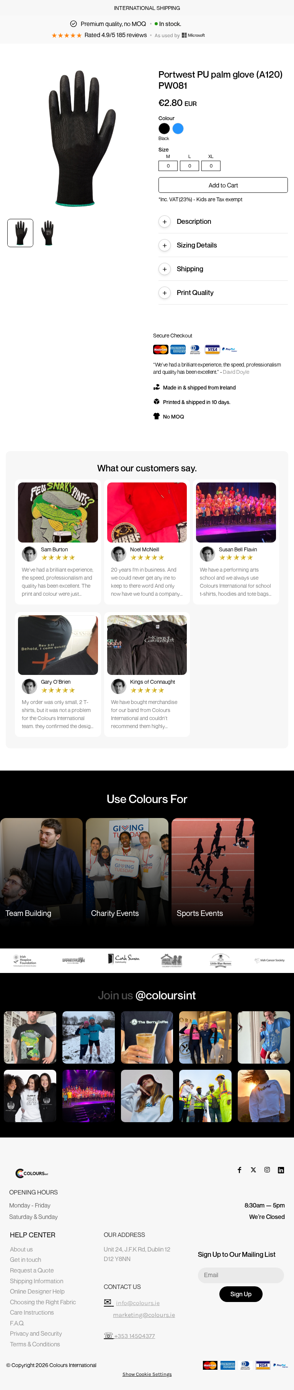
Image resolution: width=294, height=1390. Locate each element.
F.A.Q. (17, 1323)
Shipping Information (36, 1281)
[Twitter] (253, 1170)
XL (211, 156)
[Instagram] (267, 1170)
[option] (26, 960)
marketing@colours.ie (144, 1314)
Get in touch (25, 1259)
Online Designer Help (37, 1291)
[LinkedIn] (281, 1170)
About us (21, 1249)
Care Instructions (32, 1312)
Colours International (72, 1365)
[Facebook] (239, 1170)
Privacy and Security (36, 1333)
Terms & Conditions (35, 1344)
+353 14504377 (134, 1335)
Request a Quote (32, 1270)
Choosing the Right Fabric (43, 1302)
